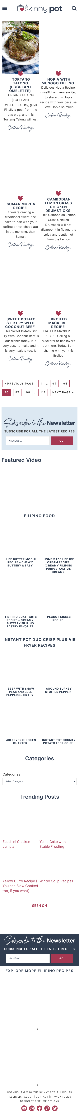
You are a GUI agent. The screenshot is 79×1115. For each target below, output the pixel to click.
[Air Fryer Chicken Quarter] (20, 736)
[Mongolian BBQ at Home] (59, 1029)
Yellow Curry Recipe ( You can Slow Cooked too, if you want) (20, 886)
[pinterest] (47, 1108)
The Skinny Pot (39, 8)
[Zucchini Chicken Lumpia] (16, 823)
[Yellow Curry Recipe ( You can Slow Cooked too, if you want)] (16, 863)
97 (17, 392)
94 (54, 383)
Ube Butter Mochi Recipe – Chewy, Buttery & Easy (21, 562)
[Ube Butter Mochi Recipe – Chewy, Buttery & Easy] (20, 555)
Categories (11, 774)
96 (6, 392)
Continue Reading (20, 128)
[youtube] (24, 1108)
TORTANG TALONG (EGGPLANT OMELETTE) (20, 85)
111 (43, 392)
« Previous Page (19, 383)
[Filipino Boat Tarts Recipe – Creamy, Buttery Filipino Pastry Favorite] (20, 613)
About (28, 1096)
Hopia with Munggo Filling (58, 81)
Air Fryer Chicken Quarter (21, 741)
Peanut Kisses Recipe (59, 618)
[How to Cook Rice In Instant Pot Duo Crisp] (20, 1085)
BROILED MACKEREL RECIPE (58, 323)
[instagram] (32, 1108)
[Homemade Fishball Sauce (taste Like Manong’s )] (20, 1029)
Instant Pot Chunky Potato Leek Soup (59, 741)
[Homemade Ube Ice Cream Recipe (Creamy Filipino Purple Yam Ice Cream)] (58, 555)
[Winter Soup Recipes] (54, 863)
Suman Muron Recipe (21, 206)
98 (28, 392)
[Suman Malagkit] (59, 1085)
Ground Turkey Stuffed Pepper (58, 690)
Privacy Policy (61, 1096)
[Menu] (4, 8)
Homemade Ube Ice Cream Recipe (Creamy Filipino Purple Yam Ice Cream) (59, 566)
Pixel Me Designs (47, 1101)
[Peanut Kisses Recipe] (58, 613)
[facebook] (39, 1108)
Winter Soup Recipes (56, 881)
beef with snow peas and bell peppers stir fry (20, 692)
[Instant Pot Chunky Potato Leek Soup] (58, 736)
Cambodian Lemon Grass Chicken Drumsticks (58, 204)
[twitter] (55, 1108)
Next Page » (63, 392)
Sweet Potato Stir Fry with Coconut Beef (20, 323)
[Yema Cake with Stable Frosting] (54, 823)
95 (65, 383)
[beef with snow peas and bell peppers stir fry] (20, 684)
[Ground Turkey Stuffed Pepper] (58, 684)
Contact (42, 1096)
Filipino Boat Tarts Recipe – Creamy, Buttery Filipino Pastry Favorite (21, 621)
